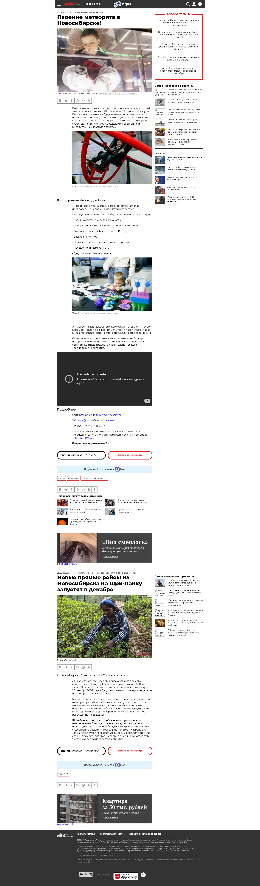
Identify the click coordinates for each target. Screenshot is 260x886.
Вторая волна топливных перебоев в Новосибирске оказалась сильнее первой (178, 35)
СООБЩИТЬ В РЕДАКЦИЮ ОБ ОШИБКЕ (144, 834)
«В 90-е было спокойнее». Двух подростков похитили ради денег (183, 120)
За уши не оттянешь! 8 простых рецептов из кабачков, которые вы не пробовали (185, 622)
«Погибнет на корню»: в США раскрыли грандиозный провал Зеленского (182, 199)
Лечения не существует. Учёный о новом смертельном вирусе (183, 101)
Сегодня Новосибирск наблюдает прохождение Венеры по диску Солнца (86, 521)
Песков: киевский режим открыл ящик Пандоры (182, 178)
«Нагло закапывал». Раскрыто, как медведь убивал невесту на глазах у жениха (184, 592)
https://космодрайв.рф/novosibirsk (100, 415)
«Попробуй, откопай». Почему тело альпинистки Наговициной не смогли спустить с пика (184, 582)
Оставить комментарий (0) (130, 455)
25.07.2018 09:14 (64, 12)
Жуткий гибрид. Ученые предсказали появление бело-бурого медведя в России (185, 612)
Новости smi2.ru (67, 563)
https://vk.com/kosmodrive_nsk (96, 420)
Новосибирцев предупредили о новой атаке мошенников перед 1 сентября (179, 71)
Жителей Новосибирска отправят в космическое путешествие (86, 501)
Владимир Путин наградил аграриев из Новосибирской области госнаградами (179, 23)
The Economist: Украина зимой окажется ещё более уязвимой (181, 168)
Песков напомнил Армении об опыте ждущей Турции (184, 158)
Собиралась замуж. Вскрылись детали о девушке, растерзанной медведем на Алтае (183, 632)
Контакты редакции (86, 834)
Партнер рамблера (103, 875)
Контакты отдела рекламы (112, 834)
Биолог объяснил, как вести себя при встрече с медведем (179, 58)
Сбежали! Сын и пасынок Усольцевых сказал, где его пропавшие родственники (185, 602)
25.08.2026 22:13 (64, 573)
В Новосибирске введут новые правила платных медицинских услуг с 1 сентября (179, 47)
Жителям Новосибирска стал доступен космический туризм (132, 501)
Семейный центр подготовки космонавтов (118, 93)
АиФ (74, 660)
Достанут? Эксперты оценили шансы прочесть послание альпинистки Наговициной (185, 92)
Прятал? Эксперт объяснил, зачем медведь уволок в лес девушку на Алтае (184, 112)
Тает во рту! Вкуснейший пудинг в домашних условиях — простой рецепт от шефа (184, 131)
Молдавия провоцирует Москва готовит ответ (182, 188)
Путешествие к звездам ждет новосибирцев (131, 510)
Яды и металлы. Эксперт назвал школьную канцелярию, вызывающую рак (182, 141)
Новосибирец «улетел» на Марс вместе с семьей (85, 510)
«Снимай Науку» (82, 437)
